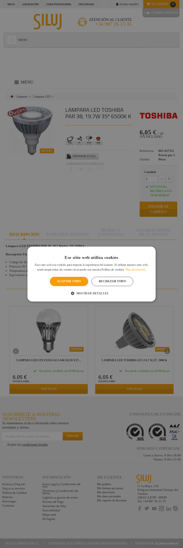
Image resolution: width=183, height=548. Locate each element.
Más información (136, 269)
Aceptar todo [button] (69, 281)
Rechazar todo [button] (112, 281)
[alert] (91, 274)
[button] (91, 293)
